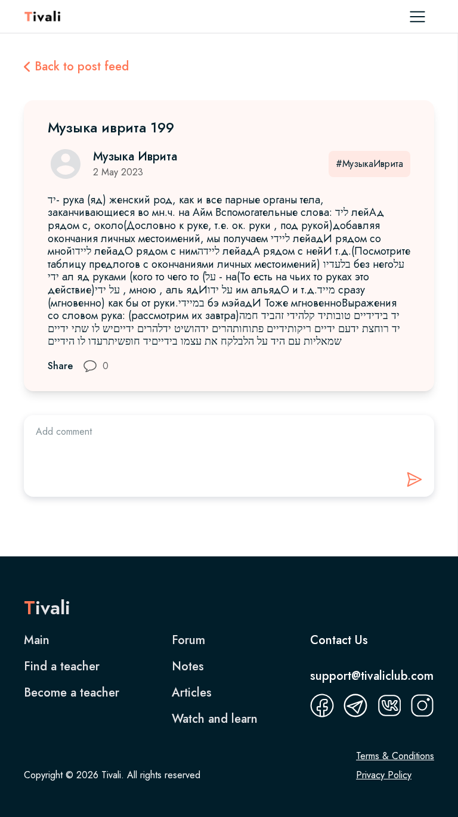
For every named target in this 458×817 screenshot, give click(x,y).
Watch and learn (215, 719)
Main (36, 640)
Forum (188, 640)
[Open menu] (417, 16)
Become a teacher (71, 693)
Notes (188, 667)
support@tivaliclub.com (372, 676)
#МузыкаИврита (369, 164)
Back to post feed (82, 67)
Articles (192, 693)
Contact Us (339, 640)
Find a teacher (62, 667)
